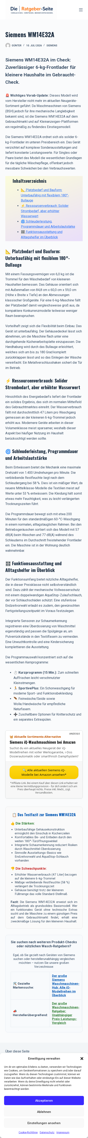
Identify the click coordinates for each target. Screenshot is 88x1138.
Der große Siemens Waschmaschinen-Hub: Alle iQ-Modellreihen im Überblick (65, 985)
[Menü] (81, 10)
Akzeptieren (44, 1100)
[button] (82, 1059)
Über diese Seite (17, 1051)
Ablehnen (44, 1112)
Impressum (62, 1132)
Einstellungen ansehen (44, 1123)
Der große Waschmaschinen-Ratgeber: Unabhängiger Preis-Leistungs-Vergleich (65, 1013)
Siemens (51, 45)
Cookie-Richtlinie (28, 1132)
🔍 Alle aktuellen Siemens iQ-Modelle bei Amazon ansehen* (43, 772)
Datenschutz (47, 1132)
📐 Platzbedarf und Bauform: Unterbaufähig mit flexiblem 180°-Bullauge (45, 195)
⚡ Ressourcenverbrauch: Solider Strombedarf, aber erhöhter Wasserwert (45, 211)
